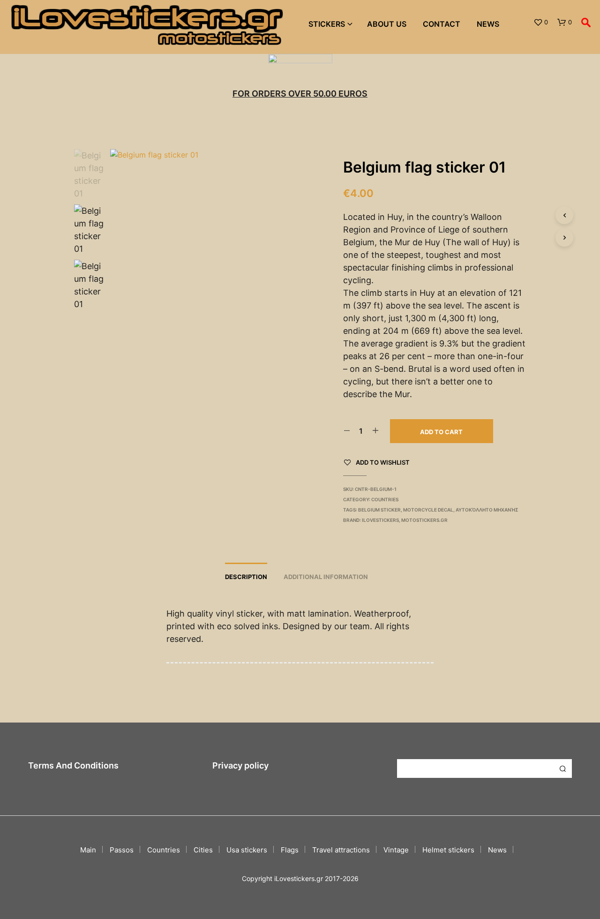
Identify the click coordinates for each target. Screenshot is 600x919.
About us (386, 24)
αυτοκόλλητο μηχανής (487, 509)
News (488, 24)
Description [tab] (246, 576)
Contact (441, 24)
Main (88, 849)
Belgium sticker (379, 509)
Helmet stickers (448, 849)
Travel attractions (341, 849)
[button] (540, 22)
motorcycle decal (428, 509)
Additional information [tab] (326, 576)
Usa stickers (246, 849)
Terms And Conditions (73, 765)
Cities (203, 849)
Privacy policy (240, 765)
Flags (290, 849)
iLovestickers (380, 520)
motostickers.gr (424, 520)
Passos (122, 849)
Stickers (326, 24)
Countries (384, 499)
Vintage (396, 849)
